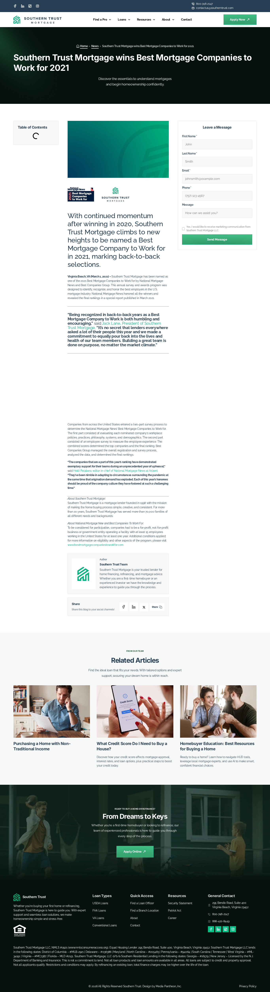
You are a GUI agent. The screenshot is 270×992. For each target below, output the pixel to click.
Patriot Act (174, 910)
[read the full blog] (51, 711)
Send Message (217, 239)
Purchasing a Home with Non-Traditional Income (42, 746)
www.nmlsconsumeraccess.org (88, 947)
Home (84, 46)
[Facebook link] (15, 6)
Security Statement (180, 903)
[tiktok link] (30, 6)
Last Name (189, 153)
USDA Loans (100, 903)
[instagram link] (37, 6)
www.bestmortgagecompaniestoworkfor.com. (96, 544)
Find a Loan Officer (142, 903)
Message (187, 205)
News (95, 46)
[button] (123, 606)
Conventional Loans (105, 925)
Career (172, 918)
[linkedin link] (22, 6)
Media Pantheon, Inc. (168, 986)
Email (186, 170)
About (166, 19)
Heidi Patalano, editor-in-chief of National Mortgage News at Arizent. (115, 470)
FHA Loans (99, 910)
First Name (189, 136)
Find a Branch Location (144, 910)
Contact (186, 19)
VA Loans (98, 918)
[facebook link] (211, 929)
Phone (186, 187)
